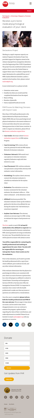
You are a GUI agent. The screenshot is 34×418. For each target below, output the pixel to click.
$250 (6, 353)
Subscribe (9, 379)
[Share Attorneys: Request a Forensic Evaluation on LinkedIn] (17, 325)
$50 (6, 343)
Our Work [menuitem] (11, 404)
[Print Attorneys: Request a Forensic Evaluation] (30, 325)
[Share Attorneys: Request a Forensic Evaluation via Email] (23, 325)
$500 (6, 358)
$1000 (7, 363)
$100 (6, 348)
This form (5, 225)
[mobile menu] (31, 3)
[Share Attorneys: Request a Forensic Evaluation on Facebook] (4, 325)
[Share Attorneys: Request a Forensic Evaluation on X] (11, 325)
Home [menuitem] (5, 404)
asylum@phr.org (7, 81)
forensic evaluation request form (15, 131)
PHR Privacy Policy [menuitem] (9, 414)
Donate (29, 11)
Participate (6, 16)
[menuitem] (5, 397)
